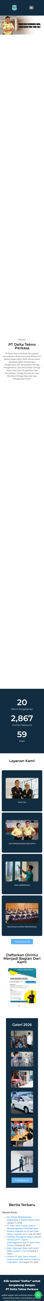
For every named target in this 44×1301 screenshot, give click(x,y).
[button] (3, 986)
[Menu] (31, 7)
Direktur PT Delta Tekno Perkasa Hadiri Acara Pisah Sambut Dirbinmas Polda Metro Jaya (23, 1259)
